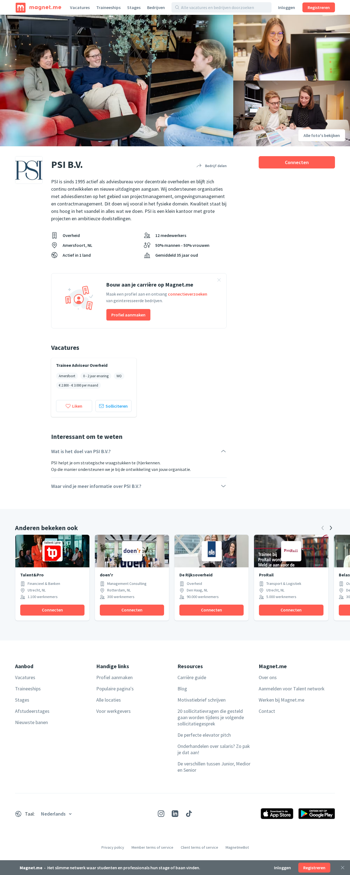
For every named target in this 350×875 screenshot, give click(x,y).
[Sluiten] (342, 867)
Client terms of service (199, 847)
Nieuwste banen (31, 722)
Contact (267, 711)
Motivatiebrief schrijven (201, 700)
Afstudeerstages (32, 711)
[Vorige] (323, 528)
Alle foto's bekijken (322, 135)
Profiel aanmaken (128, 315)
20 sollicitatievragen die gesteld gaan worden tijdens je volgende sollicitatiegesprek (210, 717)
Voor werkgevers (113, 711)
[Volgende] (331, 528)
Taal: (30, 814)
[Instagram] (161, 813)
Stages (134, 7)
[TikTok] (189, 813)
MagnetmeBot (237, 847)
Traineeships (108, 7)
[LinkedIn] (175, 813)
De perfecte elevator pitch (204, 735)
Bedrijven (156, 7)
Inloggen (286, 7)
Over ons (268, 677)
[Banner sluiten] (219, 280)
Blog (182, 688)
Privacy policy (112, 847)
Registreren (319, 7)
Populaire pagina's (115, 688)
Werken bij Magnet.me (281, 700)
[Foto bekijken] (116, 80)
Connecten (297, 162)
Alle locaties (108, 700)
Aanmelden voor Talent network (292, 688)
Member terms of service (152, 847)
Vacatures (80, 7)
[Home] (38, 7)
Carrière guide (191, 677)
